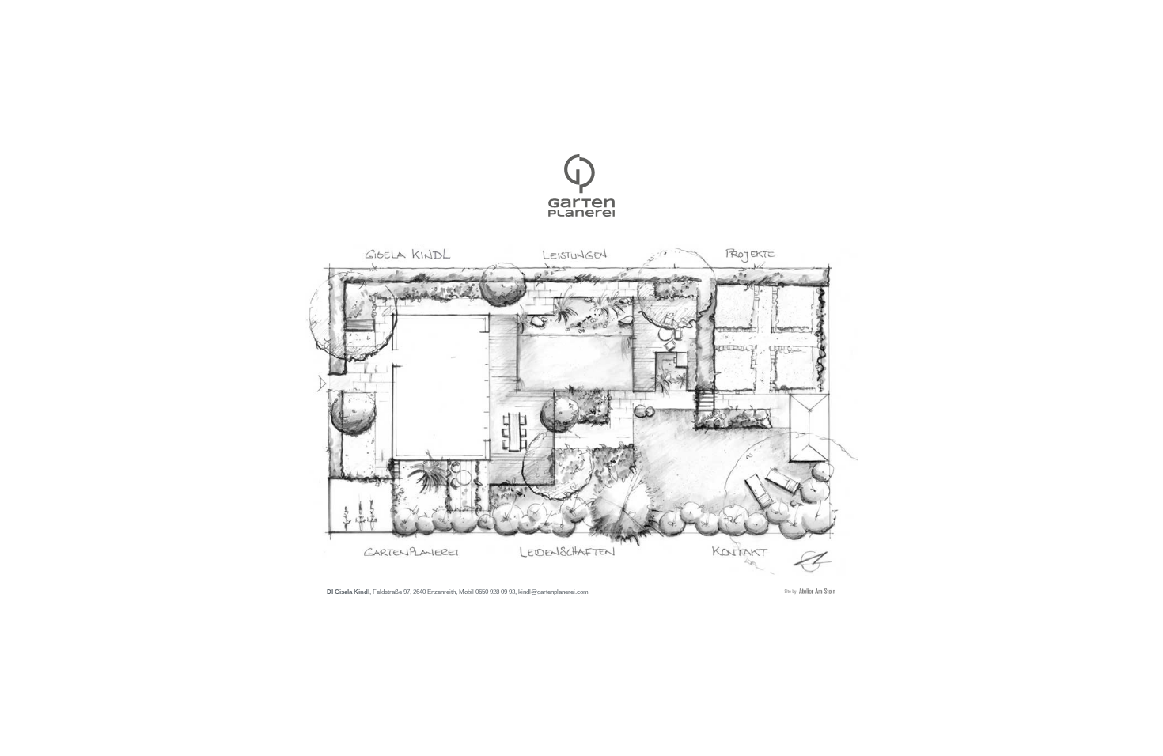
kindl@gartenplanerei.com (553, 591)
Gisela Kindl (581, 185)
